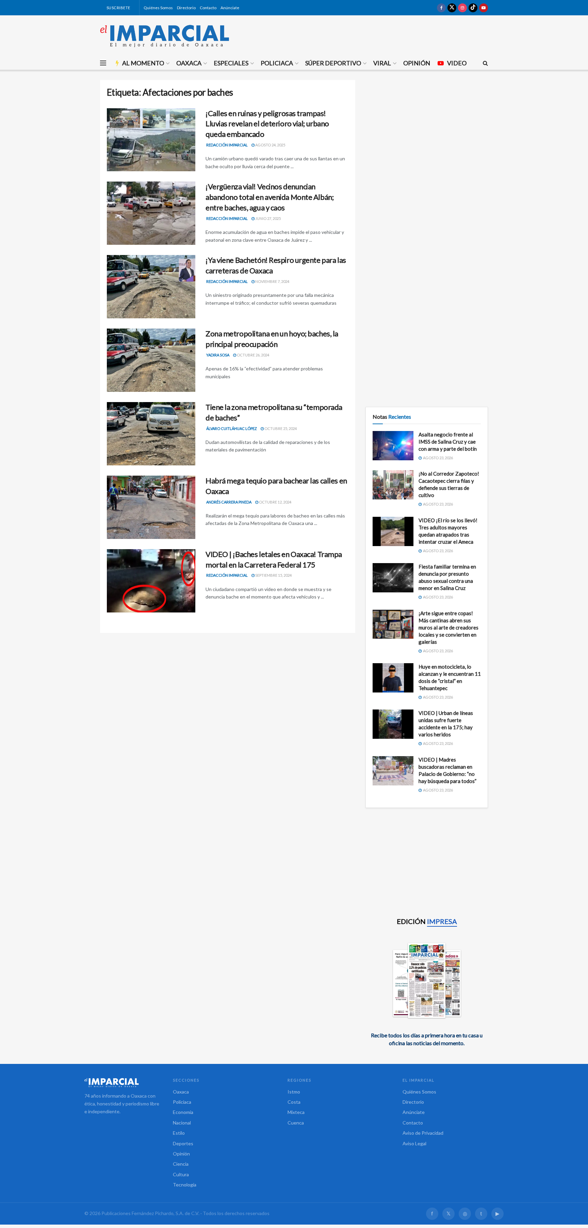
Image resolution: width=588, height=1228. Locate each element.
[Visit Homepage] (164, 35)
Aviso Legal (414, 1143)
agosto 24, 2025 (270, 145)
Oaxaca (188, 63)
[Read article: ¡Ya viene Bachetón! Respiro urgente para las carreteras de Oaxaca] (151, 286)
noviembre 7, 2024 (272, 281)
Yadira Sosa (217, 355)
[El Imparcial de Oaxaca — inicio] (121, 1083)
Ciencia (181, 1164)
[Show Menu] (103, 63)
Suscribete (117, 7)
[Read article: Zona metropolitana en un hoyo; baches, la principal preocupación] (151, 360)
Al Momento (143, 63)
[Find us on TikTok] (473, 7)
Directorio (186, 7)
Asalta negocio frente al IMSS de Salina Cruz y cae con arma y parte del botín (448, 441)
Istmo (294, 1092)
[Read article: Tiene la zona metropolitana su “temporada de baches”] (151, 433)
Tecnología (184, 1184)
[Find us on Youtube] (483, 7)
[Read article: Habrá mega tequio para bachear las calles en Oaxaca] (151, 507)
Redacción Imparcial (227, 145)
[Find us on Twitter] (451, 7)
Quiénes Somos (158, 7)
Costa (294, 1102)
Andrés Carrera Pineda (228, 502)
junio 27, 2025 (268, 218)
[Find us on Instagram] (462, 7)
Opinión (416, 63)
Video (457, 63)
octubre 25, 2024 (280, 428)
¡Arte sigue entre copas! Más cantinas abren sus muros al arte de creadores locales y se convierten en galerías (448, 627)
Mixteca (296, 1112)
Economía (183, 1112)
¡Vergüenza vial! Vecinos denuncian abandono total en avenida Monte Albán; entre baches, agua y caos (269, 197)
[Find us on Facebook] (441, 7)
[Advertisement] (426, 127)
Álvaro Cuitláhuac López (231, 428)
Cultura (181, 1174)
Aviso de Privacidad (423, 1133)
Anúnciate (229, 7)
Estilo (179, 1133)
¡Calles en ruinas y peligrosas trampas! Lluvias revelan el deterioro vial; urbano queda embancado (267, 124)
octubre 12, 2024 (274, 502)
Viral (382, 63)
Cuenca (296, 1123)
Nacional (182, 1123)
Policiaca (277, 63)
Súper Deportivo (333, 63)
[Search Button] (485, 63)
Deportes (183, 1143)
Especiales (231, 63)
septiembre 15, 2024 (273, 575)
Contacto (208, 7)
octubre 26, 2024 (252, 355)
